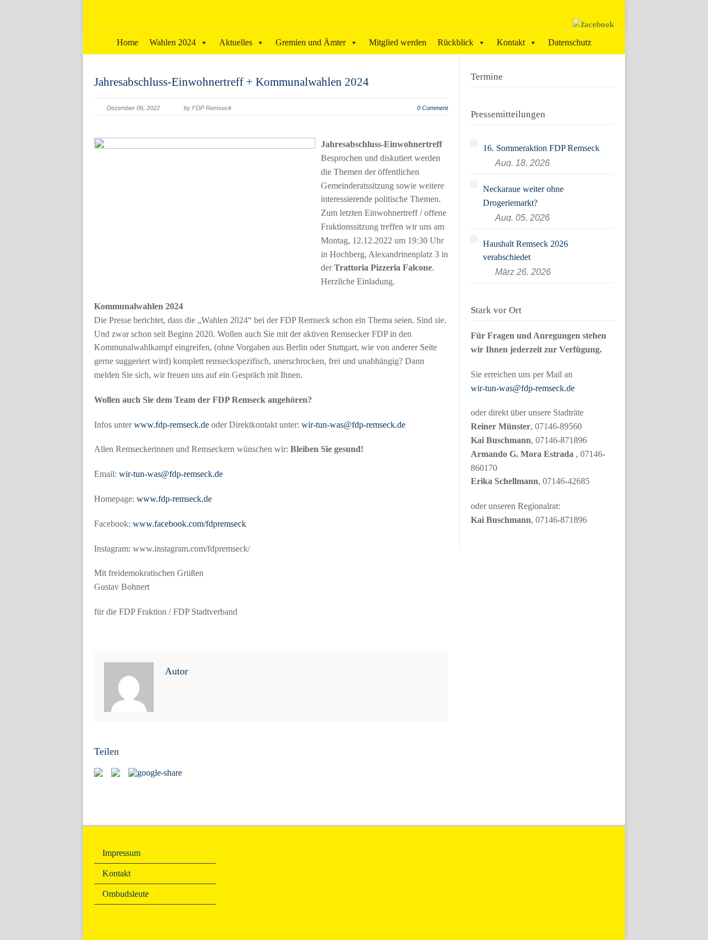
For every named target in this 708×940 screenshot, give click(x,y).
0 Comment (432, 108)
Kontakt (511, 42)
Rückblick (455, 42)
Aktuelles (235, 42)
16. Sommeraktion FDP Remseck (541, 148)
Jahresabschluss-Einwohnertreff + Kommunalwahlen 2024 (231, 82)
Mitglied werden (397, 42)
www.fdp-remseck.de (171, 424)
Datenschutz (569, 42)
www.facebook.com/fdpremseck (189, 523)
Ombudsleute (125, 894)
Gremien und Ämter (310, 42)
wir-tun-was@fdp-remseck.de (353, 424)
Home (127, 42)
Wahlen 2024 (172, 42)
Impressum (121, 853)
